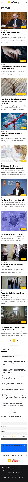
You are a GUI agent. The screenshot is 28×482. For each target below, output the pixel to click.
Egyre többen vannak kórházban (12, 234)
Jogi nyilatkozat (11, 472)
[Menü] (2, 3)
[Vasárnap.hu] (14, 2)
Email (2, 421)
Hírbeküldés (11, 470)
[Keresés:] (26, 3)
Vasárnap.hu (23, 467)
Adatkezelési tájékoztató (20, 470)
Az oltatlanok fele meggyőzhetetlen (13, 200)
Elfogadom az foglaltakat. (14, 436)
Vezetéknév (3, 426)
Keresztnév (3, 431)
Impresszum (5, 470)
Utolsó (15, 344)
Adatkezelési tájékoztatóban (14, 436)
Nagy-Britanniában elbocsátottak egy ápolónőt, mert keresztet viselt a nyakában (14, 101)
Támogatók (17, 472)
